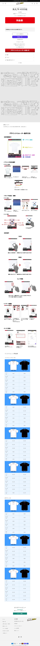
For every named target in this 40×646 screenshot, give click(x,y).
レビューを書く (20, 613)
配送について (16, 630)
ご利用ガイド (5, 633)
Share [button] (21, 62)
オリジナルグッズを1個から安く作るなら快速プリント (21, 645)
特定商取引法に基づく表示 (18, 621)
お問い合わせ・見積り (6, 623)
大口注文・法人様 (6, 630)
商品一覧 (4, 621)
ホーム (4, 619)
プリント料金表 (5, 628)
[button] (3, 3)
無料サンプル (5, 626)
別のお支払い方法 (20, 39)
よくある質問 (16, 628)
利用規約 (15, 623)
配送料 (14, 13)
